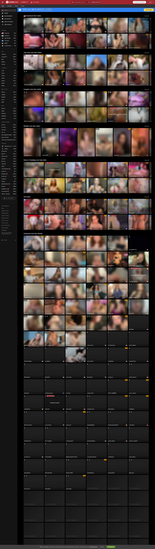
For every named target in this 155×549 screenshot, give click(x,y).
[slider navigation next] (147, 33)
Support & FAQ (5, 210)
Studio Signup (5, 227)
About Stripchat (5, 206)
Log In (150, 2)
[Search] (89, 2)
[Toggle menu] (2, 2)
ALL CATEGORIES (10, 198)
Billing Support (5, 213)
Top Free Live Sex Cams (33, 53)
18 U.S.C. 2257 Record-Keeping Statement (7, 233)
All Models (4, 230)
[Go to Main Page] (12, 2)
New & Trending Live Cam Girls (35, 160)
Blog (3, 208)
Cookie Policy (93, 547)
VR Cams (27, 197)
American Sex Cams (33, 16)
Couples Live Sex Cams (32, 89)
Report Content (5, 215)
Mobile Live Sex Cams (32, 126)
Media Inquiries (5, 218)
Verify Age (149, 10)
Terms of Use (5, 223)
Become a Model (6, 225)
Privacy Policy (5, 220)
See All (147, 16)
